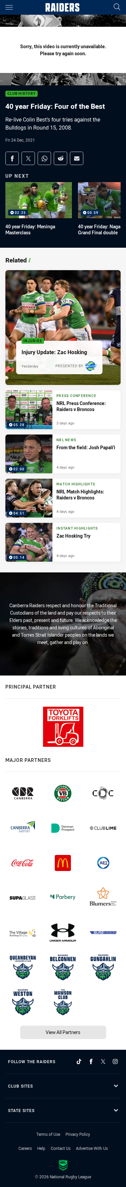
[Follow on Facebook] (91, 1061)
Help (41, 1148)
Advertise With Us (92, 1148)
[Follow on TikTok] (79, 1061)
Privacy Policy (78, 1134)
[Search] (117, 7)
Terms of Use (48, 1134)
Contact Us (61, 1148)
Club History (21, 94)
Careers (25, 1148)
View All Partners (63, 1032)
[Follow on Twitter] (103, 1061)
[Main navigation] (9, 7)
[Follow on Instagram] (115, 1061)
